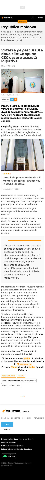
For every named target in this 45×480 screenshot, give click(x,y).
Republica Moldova (8, 376)
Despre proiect (7, 439)
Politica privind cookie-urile (12, 449)
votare (12, 385)
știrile (27, 358)
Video (14, 367)
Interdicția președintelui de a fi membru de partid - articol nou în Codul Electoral (22, 180)
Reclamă (12, 442)
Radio (32, 367)
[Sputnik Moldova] (7, 18)
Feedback (28, 449)
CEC (18, 385)
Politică (7, 173)
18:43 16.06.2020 (8, 66)
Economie (26, 418)
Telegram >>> (24, 364)
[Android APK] (8, 456)
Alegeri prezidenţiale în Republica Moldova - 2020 (19, 380)
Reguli (31, 439)
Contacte (4, 442)
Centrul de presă (20, 439)
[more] (40, 188)
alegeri (4, 385)
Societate (21, 376)
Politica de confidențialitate (12, 446)
